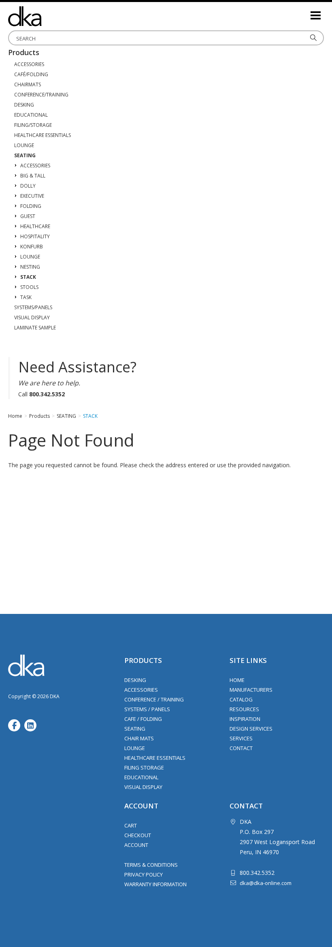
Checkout (137, 835)
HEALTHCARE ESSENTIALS (42, 135)
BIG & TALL (32, 175)
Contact (241, 748)
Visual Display (143, 787)
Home (237, 680)
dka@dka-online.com (266, 883)
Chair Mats (139, 738)
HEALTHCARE (35, 226)
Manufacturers (251, 689)
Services (241, 738)
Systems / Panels (147, 709)
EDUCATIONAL (31, 114)
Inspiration (245, 719)
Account (136, 845)
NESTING (30, 266)
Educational (141, 777)
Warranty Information (155, 884)
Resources (244, 709)
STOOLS (29, 287)
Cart (130, 825)
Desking (135, 680)
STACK (28, 277)
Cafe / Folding (143, 719)
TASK (26, 297)
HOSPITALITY (35, 236)
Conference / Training (154, 699)
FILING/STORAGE (33, 125)
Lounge (134, 748)
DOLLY (28, 185)
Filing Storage (144, 767)
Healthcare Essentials (154, 757)
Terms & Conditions (151, 864)
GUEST (27, 216)
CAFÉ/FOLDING (31, 74)
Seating (134, 728)
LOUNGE (24, 145)
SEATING (25, 155)
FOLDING (30, 206)
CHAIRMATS (27, 84)
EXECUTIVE (32, 195)
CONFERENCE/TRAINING (41, 94)
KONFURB (31, 246)
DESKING (24, 104)
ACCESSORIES (29, 64)
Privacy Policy (143, 874)
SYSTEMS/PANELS (33, 307)
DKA (48, 16)
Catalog (241, 699)
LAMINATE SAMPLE (35, 327)
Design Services (251, 728)
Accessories (141, 689)
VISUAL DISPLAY (32, 317)
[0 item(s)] (303, 12)
